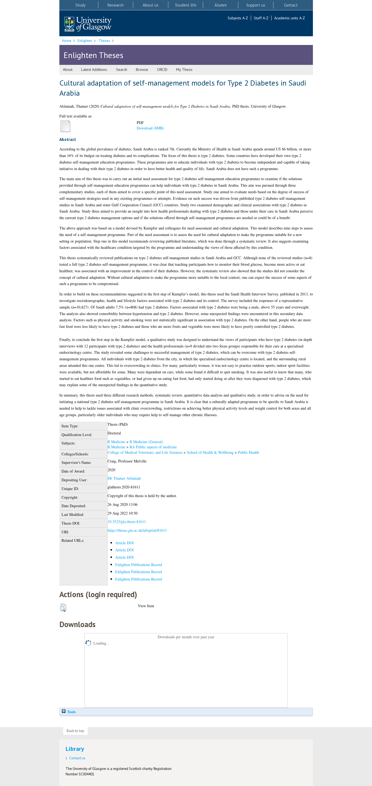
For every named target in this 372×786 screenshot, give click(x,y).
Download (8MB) (150, 128)
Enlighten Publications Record (138, 564)
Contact (291, 5)
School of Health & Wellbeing (210, 452)
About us (150, 5)
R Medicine (116, 441)
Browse (142, 69)
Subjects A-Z (238, 18)
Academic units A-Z (289, 18)
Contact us (77, 758)
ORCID (162, 69)
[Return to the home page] (88, 24)
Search (121, 69)
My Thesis (184, 69)
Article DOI (124, 542)
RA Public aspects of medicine (153, 446)
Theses (104, 40)
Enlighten (85, 40)
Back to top (75, 730)
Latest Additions (94, 69)
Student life (185, 5)
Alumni (221, 5)
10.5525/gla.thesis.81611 (127, 521)
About (67, 69)
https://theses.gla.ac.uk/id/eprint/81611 (137, 530)
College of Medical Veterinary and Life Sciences (145, 452)
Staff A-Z (261, 18)
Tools (71, 712)
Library (75, 748)
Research (116, 5)
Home (66, 40)
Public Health (248, 452)
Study (80, 5)
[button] (63, 607)
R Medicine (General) (146, 441)
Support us (255, 5)
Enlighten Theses (93, 55)
